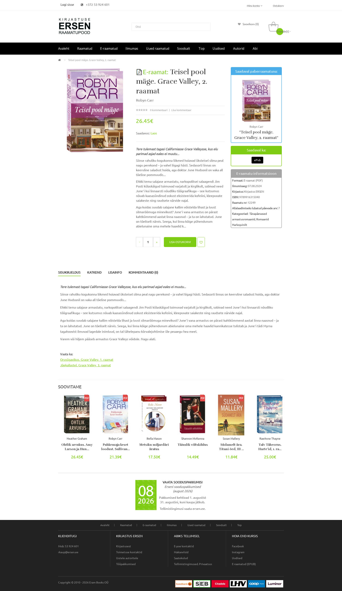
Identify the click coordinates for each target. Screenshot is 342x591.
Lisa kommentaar (181, 110)
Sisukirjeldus (69, 272)
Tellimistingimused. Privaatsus (193, 564)
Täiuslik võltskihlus (193, 445)
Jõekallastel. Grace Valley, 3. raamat (85, 365)
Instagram (238, 552)
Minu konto (253, 5)
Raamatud (126, 525)
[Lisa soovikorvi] (201, 242)
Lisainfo (115, 272)
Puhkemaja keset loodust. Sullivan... (115, 447)
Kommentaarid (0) (143, 272)
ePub (257, 160)
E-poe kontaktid (184, 546)
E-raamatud (149, 525)
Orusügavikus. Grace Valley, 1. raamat (86, 359)
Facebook (238, 546)
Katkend (94, 272)
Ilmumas (172, 525)
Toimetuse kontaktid (129, 552)
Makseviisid (181, 552)
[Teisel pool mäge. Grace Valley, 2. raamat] (95, 111)
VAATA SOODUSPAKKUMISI (182, 482)
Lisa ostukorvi (180, 242)
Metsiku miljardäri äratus (154, 447)
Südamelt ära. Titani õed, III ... (231, 447)
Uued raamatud (196, 525)
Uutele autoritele (127, 558)
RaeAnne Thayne (269, 438)
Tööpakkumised (126, 564)
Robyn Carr (145, 100)
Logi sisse (67, 4)
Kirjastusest (123, 546)
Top (239, 525)
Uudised (237, 558)
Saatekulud (181, 558)
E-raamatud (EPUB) (244, 564)
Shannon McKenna (192, 438)
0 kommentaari (158, 110)
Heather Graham (77, 438)
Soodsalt (221, 525)
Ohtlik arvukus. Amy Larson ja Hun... (76, 447)
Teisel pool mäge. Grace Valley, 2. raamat (92, 60)
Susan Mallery (231, 438)
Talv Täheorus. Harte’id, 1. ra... (269, 447)
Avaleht (104, 525)
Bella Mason (154, 438)
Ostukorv (278, 5)
